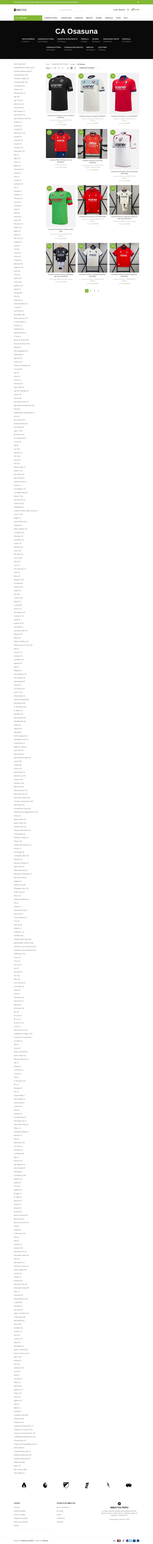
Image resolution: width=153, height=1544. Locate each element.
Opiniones (60, 1522)
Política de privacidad (21, 1522)
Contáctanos (61, 1518)
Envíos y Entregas (19, 1515)
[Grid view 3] (72, 68)
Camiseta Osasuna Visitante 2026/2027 (92, 116)
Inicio (47, 64)
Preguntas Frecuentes (21, 1518)
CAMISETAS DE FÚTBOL (60, 64)
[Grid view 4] (75, 68)
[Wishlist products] (128, 10)
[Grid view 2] (68, 68)
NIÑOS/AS (124, 221)
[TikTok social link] (138, 2)
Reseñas (16, 1525)
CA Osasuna (58, 120)
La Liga (72, 64)
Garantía (16, 1507)
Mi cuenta (60, 1511)
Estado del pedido (19, 1511)
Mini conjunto (132, 221)
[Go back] (52, 31)
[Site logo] (20, 10)
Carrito (59, 1515)
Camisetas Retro (95, 167)
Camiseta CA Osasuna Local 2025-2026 (92, 216)
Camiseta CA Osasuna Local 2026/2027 (124, 116)
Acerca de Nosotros (63, 1507)
